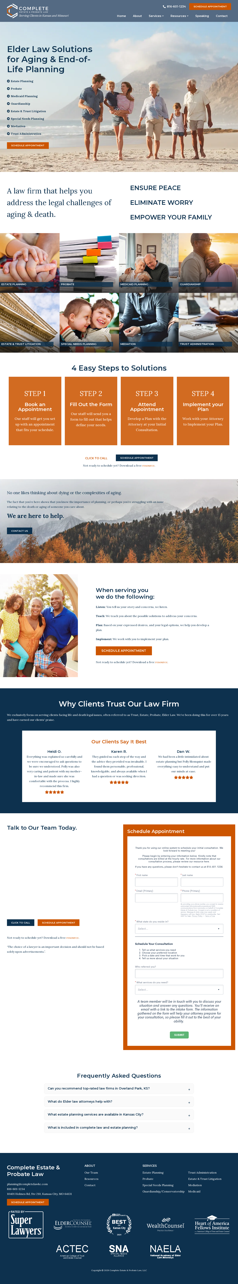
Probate (148, 1179)
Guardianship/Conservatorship (164, 1191)
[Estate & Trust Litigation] (30, 323)
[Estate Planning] (30, 263)
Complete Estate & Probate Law (33, 1170)
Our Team (91, 1172)
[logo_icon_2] (12, 10)
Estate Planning (153, 1172)
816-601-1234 (16, 1189)
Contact (90, 1185)
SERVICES (150, 1165)
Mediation (195, 1185)
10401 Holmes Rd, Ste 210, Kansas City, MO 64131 (39, 1194)
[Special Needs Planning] (89, 323)
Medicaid (194, 1191)
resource (148, 465)
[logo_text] (43, 10)
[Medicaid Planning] (149, 263)
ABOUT (90, 1165)
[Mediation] (149, 323)
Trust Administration (202, 1172)
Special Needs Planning (158, 1185)
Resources (91, 1179)
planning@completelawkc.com (27, 1184)
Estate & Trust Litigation (204, 1179)
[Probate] (89, 263)
